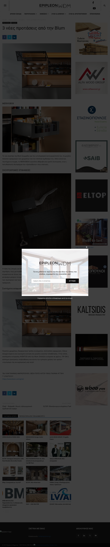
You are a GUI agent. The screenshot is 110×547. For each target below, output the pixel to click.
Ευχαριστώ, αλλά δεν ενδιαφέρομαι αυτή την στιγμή (55, 298)
